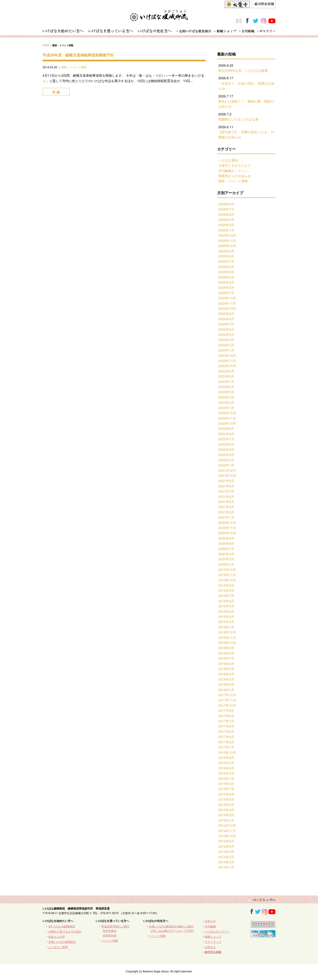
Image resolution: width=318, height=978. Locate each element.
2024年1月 (226, 350)
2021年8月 (226, 486)
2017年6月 (226, 726)
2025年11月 (227, 240)
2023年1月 (226, 407)
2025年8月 (226, 256)
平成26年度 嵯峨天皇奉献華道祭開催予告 (78, 55)
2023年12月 (227, 355)
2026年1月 (226, 230)
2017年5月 (226, 731)
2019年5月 (226, 606)
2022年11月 (227, 418)
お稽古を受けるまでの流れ (65, 931)
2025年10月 (227, 245)
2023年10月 (227, 365)
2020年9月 (226, 538)
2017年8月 (226, 715)
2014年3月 (226, 856)
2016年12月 (227, 752)
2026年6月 (226, 214)
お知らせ (210, 921)
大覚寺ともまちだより (234, 165)
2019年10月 (227, 580)
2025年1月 (226, 292)
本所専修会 (110, 931)
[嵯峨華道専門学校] (263, 926)
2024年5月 (226, 334)
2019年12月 (227, 569)
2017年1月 (226, 747)
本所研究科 (110, 935)
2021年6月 (226, 496)
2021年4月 (226, 506)
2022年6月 (226, 444)
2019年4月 (226, 611)
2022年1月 (226, 465)
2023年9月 (226, 371)
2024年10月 (227, 308)
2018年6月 (226, 663)
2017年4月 (226, 736)
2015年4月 (226, 804)
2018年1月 (226, 689)
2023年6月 (226, 386)
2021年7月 (226, 491)
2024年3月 (226, 345)
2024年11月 (227, 303)
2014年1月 (226, 867)
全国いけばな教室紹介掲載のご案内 (171, 926)
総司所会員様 (213, 952)
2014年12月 (227, 825)
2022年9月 (226, 428)
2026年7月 (226, 209)
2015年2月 (226, 815)
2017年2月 (226, 742)
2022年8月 (226, 433)
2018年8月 (226, 653)
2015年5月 (226, 799)
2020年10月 (227, 532)
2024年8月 (226, 319)
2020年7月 (226, 548)
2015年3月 (226, 809)
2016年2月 (226, 773)
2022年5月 (226, 449)
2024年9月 (226, 313)
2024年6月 (226, 329)
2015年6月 (226, 794)
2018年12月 (227, 632)
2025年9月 (226, 251)
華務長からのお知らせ (234, 175)
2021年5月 (226, 501)
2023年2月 (226, 402)
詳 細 (56, 92)
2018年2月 (226, 684)
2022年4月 (226, 454)
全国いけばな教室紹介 (62, 942)
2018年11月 (227, 637)
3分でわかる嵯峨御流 (61, 926)
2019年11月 (227, 574)
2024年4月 (226, 339)
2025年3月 (226, 282)
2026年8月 (226, 204)
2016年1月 (226, 778)
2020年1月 (226, 564)
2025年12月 (227, 235)
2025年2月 (226, 287)
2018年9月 (226, 647)
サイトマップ (213, 942)
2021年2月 (226, 512)
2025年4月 (226, 277)
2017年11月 (227, 700)
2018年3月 (226, 679)
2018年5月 (226, 668)
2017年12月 (227, 694)
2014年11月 (227, 830)
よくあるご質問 (58, 947)
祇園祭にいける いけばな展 (238, 119)
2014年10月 (227, 835)
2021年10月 (227, 475)
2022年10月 (227, 423)
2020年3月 (226, 553)
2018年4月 (226, 674)
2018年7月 (226, 658)
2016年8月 (226, 757)
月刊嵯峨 (210, 926)
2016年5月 (226, 762)
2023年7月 (226, 381)
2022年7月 (226, 439)
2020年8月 (226, 543)
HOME (46, 45)
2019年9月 (226, 585)
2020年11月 (227, 527)
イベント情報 (109, 940)
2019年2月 (226, 621)
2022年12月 (227, 412)
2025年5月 (226, 271)
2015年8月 (226, 783)
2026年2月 (226, 224)
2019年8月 (226, 590)
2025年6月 (226, 266)
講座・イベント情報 (73, 67)
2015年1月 (226, 820)
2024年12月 (227, 298)
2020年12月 (227, 522)
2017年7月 (226, 721)
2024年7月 (226, 324)
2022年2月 (226, 460)
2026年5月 (226, 219)
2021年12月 (227, 470)
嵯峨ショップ (213, 936)
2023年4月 (226, 397)
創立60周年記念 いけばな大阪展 (243, 70)
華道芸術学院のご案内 (115, 926)
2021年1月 (226, 517)
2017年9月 (226, 710)
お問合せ (210, 947)
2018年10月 (227, 642)
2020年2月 (226, 559)
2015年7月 (226, 788)
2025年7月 (226, 261)
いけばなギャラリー (217, 931)
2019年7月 (226, 595)
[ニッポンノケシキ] (263, 935)
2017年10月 (227, 705)
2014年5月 (226, 846)
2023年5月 (226, 391)
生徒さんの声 (56, 936)
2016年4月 (226, 768)
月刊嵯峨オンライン (233, 170)
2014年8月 (226, 841)
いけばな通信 (228, 160)
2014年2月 (226, 862)
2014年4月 (226, 851)
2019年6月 (226, 601)
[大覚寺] (237, 5)
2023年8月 (226, 376)
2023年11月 (227, 360)
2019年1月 (226, 627)
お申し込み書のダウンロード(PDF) (172, 931)
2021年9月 (226, 480)
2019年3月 (226, 616)
